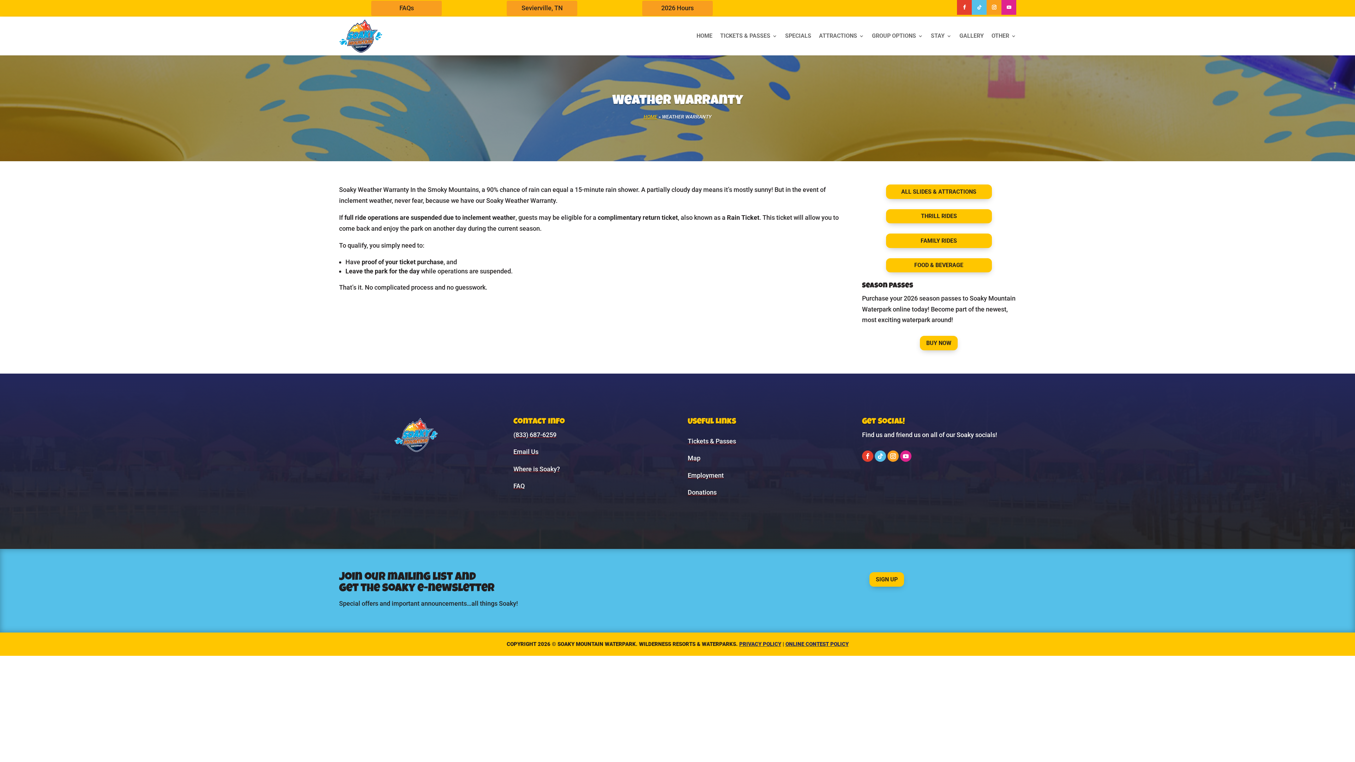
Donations (702, 492)
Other (1000, 35)
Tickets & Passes (745, 35)
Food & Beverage (938, 265)
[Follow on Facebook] (964, 7)
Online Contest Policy (817, 644)
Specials (798, 35)
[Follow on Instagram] (994, 7)
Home (704, 35)
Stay (938, 35)
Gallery (971, 35)
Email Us (525, 451)
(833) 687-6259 (534, 435)
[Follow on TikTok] (979, 7)
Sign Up (887, 579)
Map (694, 458)
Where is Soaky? (536, 469)
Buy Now (938, 343)
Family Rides (939, 240)
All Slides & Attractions (938, 191)
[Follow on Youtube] (1008, 7)
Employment (706, 475)
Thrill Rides (939, 216)
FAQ (519, 486)
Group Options (894, 35)
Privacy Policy (760, 644)
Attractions (838, 35)
